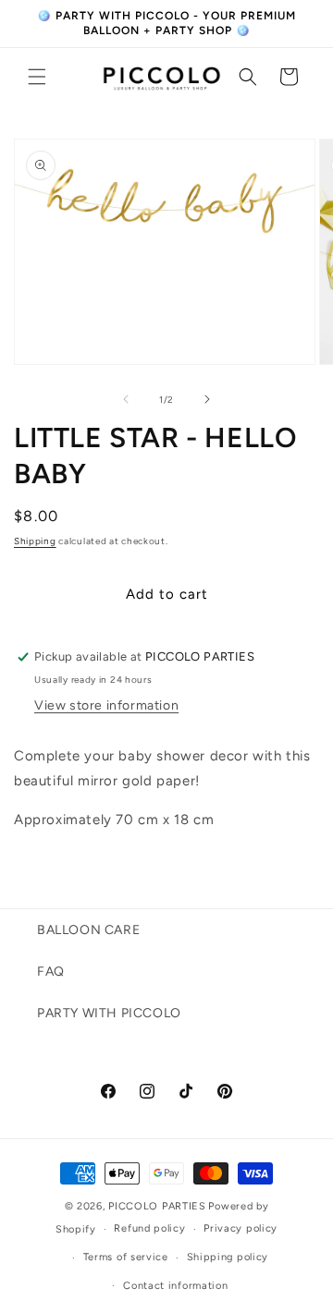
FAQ (51, 971)
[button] (37, 76)
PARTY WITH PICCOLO (109, 1013)
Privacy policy (241, 1228)
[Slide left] (125, 399)
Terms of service (125, 1257)
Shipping (35, 541)
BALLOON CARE (88, 930)
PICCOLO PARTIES (157, 1206)
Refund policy (149, 1228)
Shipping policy (228, 1257)
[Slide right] (207, 399)
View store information (106, 705)
